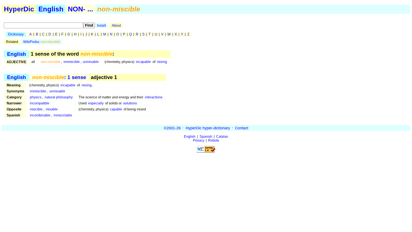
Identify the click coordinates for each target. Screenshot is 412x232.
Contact (241, 128)
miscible (36, 109)
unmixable (91, 62)
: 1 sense (59, 77)
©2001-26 (172, 128)
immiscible (72, 62)
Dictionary (16, 34)
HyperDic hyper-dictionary (208, 128)
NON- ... (80, 9)
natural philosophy (59, 97)
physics (35, 97)
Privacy (198, 140)
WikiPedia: (41, 42)
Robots (213, 140)
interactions (153, 97)
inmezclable (63, 115)
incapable (143, 62)
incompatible (39, 103)
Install (101, 25)
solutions (130, 103)
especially (96, 103)
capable (116, 109)
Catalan (222, 136)
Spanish (206, 136)
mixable (52, 109)
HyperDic (19, 9)
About (116, 25)
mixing (162, 62)
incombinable (40, 115)
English (51, 9)
